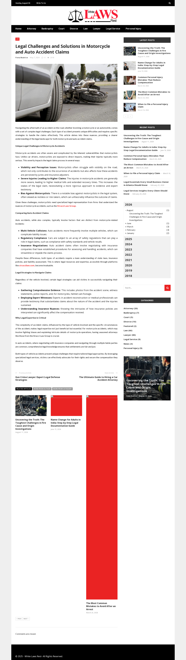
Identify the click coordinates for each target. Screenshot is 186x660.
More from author (42, 389)
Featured (128, 326)
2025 (128, 239)
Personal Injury (133, 28)
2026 (128, 204)
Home (18, 28)
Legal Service (113, 28)
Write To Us (41, 3)
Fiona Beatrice (21, 57)
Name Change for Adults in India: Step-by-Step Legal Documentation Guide (66, 422)
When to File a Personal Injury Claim (153, 105)
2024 (128, 244)
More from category (62, 389)
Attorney (31, 28)
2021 (128, 260)
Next (26, 619)
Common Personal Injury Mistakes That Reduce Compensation (150, 80)
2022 (128, 254)
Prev (19, 619)
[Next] (130, 116)
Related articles (23, 389)
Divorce (74, 28)
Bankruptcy (47, 28)
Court (61, 28)
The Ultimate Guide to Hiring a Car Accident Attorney (98, 379)
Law (85, 28)
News (126, 343)
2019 (128, 270)
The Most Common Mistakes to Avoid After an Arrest (101, 606)
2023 (128, 249)
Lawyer (96, 28)
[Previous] (126, 116)
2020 (128, 265)
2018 (128, 276)
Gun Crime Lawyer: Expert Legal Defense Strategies (37, 379)
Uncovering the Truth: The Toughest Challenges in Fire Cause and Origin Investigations (30, 424)
